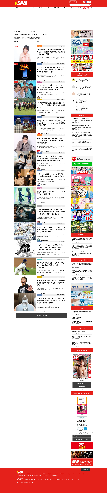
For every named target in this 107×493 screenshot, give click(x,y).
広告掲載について (21, 474)
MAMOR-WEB (58, 479)
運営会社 (29, 475)
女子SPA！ (19, 479)
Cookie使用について (83, 474)
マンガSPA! (66, 479)
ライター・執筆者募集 (60, 474)
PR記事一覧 (50, 474)
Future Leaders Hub (75, 479)
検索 (89, 5)
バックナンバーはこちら (82, 389)
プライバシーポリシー (72, 474)
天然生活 (26, 479)
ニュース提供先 (41, 474)
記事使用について (38, 475)
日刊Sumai (42, 479)
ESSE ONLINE (34, 479)
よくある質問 (55, 475)
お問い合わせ (47, 475)
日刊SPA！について (31, 474)
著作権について (21, 475)
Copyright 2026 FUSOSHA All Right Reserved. (27, 482)
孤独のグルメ (50, 479)
